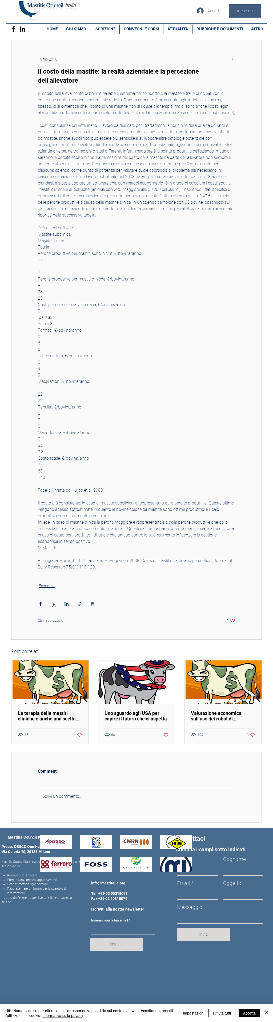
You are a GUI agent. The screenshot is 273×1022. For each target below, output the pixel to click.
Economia (47, 586)
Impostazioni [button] (193, 1013)
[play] (180, 867)
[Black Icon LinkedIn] (22, 29)
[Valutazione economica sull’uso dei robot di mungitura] (223, 682)
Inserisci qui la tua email (109, 920)
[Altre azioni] (232, 59)
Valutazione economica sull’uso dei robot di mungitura (216, 716)
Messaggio (189, 907)
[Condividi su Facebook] (40, 604)
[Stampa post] (92, 604)
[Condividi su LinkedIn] (66, 604)
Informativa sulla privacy (62, 1015)
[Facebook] (13, 29)
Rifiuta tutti (222, 1013)
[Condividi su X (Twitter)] (53, 604)
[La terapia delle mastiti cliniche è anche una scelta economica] (50, 682)
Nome (184, 859)
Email (183, 883)
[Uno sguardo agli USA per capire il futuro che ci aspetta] (136, 682)
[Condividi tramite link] (79, 604)
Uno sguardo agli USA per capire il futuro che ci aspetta (136, 716)
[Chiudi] (266, 1013)
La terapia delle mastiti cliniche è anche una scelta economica (47, 716)
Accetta (249, 1013)
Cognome (234, 859)
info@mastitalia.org (108, 883)
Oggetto (232, 883)
